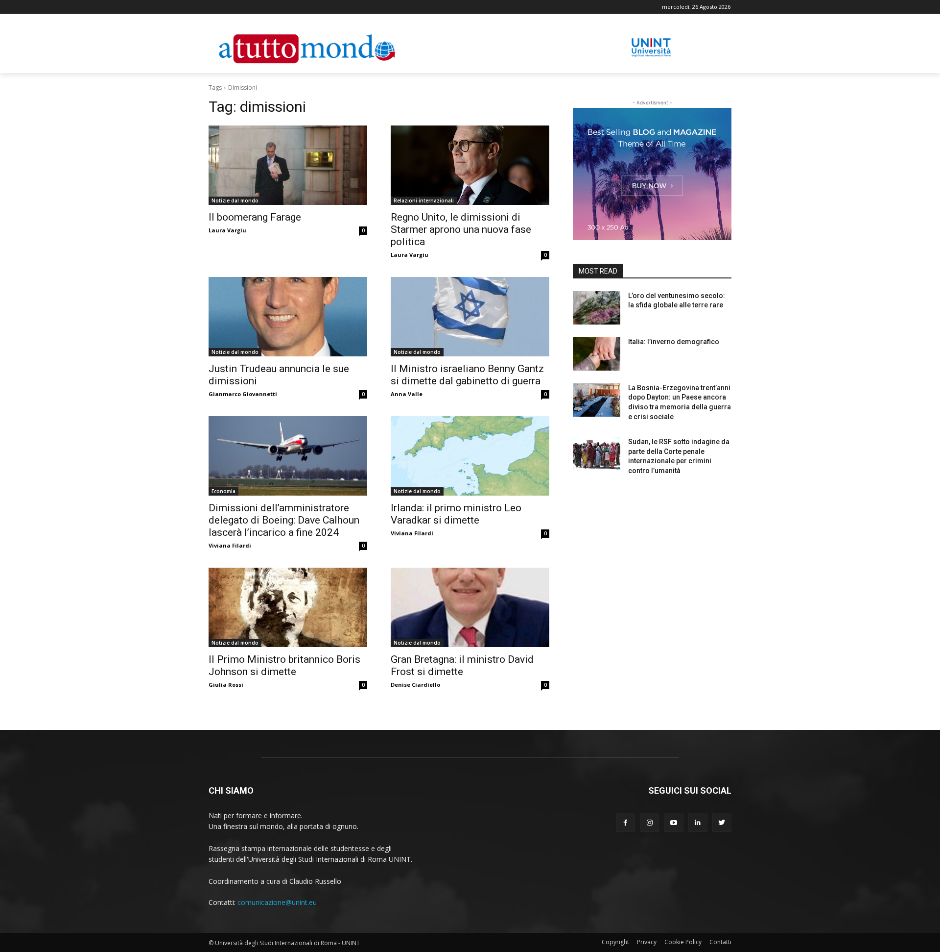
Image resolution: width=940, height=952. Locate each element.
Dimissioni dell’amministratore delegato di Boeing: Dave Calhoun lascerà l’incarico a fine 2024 (284, 520)
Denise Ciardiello (415, 684)
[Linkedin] (697, 822)
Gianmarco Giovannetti (243, 394)
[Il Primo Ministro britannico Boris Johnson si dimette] (288, 607)
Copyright (615, 942)
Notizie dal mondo (235, 200)
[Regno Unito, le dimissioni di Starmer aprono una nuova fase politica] (470, 165)
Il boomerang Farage (255, 217)
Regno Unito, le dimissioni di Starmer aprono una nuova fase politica (461, 229)
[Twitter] (721, 822)
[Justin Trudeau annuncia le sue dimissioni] (288, 316)
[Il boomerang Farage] (288, 165)
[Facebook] (625, 822)
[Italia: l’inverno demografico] (596, 354)
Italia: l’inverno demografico (673, 342)
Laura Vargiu (227, 230)
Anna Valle (407, 394)
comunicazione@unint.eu (277, 902)
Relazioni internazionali (424, 200)
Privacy (647, 942)
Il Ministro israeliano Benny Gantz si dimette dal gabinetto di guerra (467, 375)
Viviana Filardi (230, 545)
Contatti (720, 942)
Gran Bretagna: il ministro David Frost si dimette (462, 665)
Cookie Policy (683, 942)
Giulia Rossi (226, 684)
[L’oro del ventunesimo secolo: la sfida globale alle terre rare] (596, 308)
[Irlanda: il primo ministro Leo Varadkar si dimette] (470, 456)
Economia (223, 491)
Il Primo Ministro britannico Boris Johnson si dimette (284, 665)
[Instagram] (649, 822)
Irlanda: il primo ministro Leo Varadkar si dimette (456, 514)
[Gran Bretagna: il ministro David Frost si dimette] (470, 607)
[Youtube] (673, 822)
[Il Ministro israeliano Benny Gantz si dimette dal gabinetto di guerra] (470, 316)
